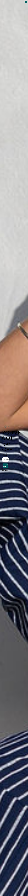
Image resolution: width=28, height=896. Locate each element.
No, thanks (5, 470)
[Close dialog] (26, 2)
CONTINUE (5, 465)
